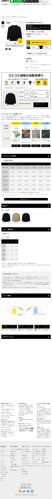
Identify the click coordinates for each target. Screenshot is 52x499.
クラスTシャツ (4, 470)
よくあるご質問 (24, 473)
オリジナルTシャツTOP (6, 16)
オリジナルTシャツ (22, 16)
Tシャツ (2, 449)
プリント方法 (35, 449)
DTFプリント (26, 123)
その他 (44, 4)
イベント (2, 480)
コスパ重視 (3, 474)
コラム (43, 457)
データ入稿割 (13, 464)
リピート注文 (24, 457)
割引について (13, 453)
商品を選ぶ (6, 4)
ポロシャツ (3, 451)
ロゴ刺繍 (36, 123)
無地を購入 (46, 47)
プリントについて (36, 4)
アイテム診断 (3, 468)
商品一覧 (14, 16)
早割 (12, 462)
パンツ (2, 459)
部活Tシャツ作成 (4, 472)
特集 (43, 460)
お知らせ (44, 453)
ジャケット (3, 461)
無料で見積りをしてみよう (39, 42)
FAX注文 (33, 47)
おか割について (24, 459)
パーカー (2, 453)
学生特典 (12, 455)
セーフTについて (24, 461)
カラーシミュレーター (37, 463)
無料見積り (16, 145)
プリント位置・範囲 (36, 451)
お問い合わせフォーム (26, 488)
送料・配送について (15, 470)
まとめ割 (12, 457)
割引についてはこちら (40, 104)
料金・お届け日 (17, 4)
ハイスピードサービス (26, 463)
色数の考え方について (26, 199)
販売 (2, 478)
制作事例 (44, 451)
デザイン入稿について (37, 453)
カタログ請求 (24, 471)
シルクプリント (16, 123)
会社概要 (44, 449)
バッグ (2, 463)
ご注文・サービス (26, 4)
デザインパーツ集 (36, 459)
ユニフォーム (3, 476)
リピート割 (13, 460)
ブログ (43, 455)
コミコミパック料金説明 (16, 449)
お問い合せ (41, 100)
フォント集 (34, 461)
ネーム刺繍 (45, 123)
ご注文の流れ (24, 455)
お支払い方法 (13, 451)
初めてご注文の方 (25, 449)
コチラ (18, 86)
